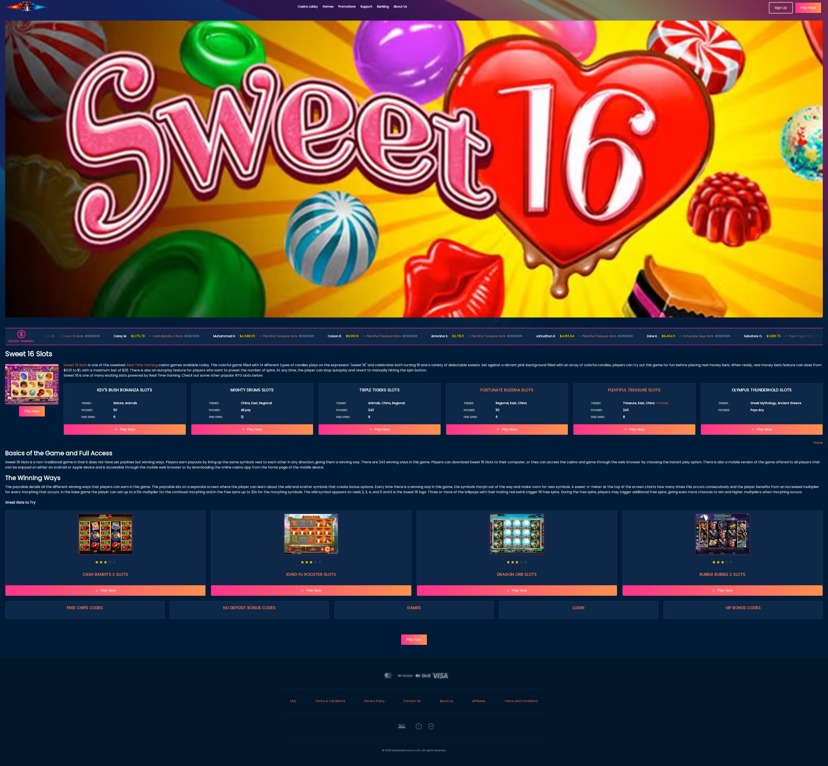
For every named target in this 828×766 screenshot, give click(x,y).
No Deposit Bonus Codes (249, 607)
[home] (149, 12)
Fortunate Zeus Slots (633, 336)
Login (578, 607)
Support (366, 6)
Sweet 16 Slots (75, 365)
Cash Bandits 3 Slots (103, 336)
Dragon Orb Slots (517, 574)
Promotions (347, 6)
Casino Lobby (308, 6)
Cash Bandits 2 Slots (105, 574)
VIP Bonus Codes (743, 607)
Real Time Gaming (142, 365)
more (818, 442)
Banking (383, 6)
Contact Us (412, 701)
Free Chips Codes (85, 607)
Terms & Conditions (330, 701)
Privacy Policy (374, 701)
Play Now (808, 7)
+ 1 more (661, 403)
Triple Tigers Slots (737, 336)
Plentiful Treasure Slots (216, 336)
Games (328, 6)
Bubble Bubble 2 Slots (722, 574)
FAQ (293, 701)
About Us (400, 6)
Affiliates (478, 701)
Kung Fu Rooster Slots (311, 574)
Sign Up (781, 7)
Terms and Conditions (521, 701)
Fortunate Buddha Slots (507, 390)
